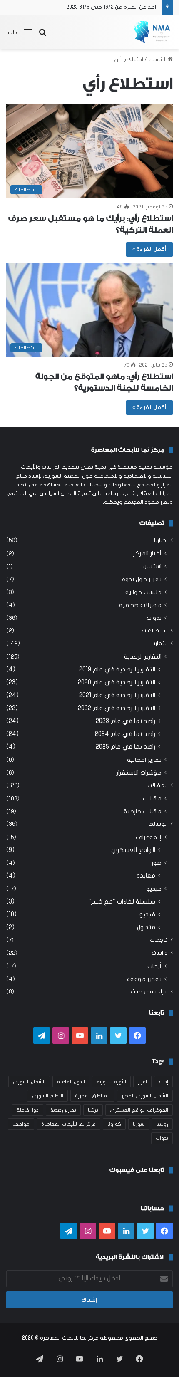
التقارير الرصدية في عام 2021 (117, 695)
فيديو (154, 889)
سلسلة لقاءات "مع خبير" (122, 901)
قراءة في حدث (149, 992)
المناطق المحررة (92, 1095)
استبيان (152, 566)
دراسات (160, 953)
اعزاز (142, 1081)
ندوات (154, 618)
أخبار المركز (147, 553)
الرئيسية (158, 59)
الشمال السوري (29, 1081)
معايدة (146, 875)
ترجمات (159, 940)
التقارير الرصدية (143, 657)
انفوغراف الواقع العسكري (139, 1109)
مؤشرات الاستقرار (139, 773)
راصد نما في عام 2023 (125, 721)
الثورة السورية (111, 1081)
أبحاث (154, 966)
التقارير (159, 643)
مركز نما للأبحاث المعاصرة (68, 1124)
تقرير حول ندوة (142, 579)
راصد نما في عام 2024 (125, 734)
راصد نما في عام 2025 (125, 746)
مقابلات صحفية (140, 605)
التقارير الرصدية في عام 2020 (116, 682)
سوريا (138, 1124)
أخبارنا (161, 540)
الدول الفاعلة (71, 1081)
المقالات (157, 785)
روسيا (162, 1124)
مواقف (21, 1124)
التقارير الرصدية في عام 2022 (116, 708)
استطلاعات (155, 631)
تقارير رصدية (63, 1109)
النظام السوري (47, 1095)
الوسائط (158, 824)
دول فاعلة (28, 1109)
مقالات (152, 798)
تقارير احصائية (144, 760)
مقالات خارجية (143, 811)
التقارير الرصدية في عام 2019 (117, 669)
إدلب (163, 1081)
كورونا (114, 1124)
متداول (146, 927)
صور (157, 863)
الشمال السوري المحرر (145, 1095)
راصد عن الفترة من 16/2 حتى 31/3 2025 (112, 7)
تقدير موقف (144, 979)
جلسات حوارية (143, 592)
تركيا (93, 1109)
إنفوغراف (149, 837)
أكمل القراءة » (149, 249)
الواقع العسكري (133, 850)
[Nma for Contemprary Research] (152, 32)
